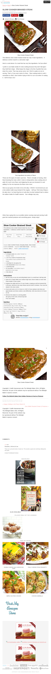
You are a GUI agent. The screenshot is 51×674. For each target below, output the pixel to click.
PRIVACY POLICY (35, 671)
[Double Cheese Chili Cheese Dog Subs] (14, 553)
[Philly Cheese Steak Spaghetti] (37, 553)
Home (4, 5)
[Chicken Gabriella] (37, 582)
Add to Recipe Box (42, 238)
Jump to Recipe (9, 19)
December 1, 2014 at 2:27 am (11, 446)
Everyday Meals (15, 400)
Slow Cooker (20, 400)
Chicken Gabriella (37, 596)
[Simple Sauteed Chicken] (14, 582)
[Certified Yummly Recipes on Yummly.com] (34, 642)
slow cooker (20, 401)
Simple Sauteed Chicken (13, 596)
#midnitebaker (36, 317)
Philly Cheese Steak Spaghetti (37, 567)
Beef (9, 5)
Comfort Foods (10, 400)
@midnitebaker (24, 317)
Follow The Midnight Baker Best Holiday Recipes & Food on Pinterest (23, 396)
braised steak (9, 401)
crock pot (17, 401)
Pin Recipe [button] (42, 241)
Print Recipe (20, 19)
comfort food (13, 401)
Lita (5, 444)
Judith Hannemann (23, 248)
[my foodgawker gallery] (13, 642)
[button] (46, 2)
